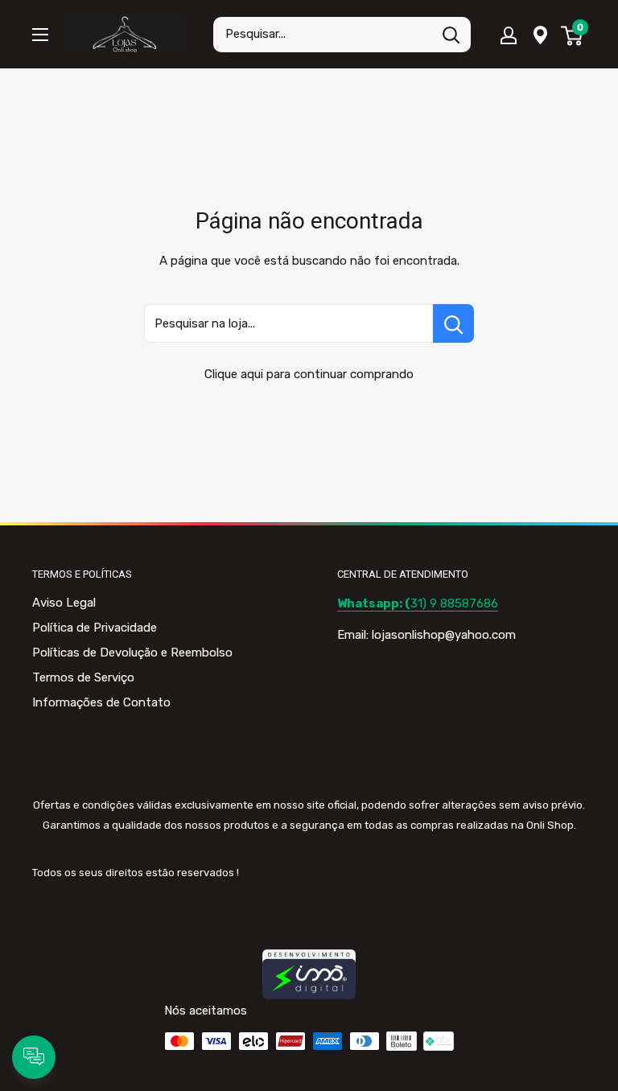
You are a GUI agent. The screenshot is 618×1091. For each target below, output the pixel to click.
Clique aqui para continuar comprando (309, 374)
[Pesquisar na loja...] (453, 323)
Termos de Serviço (83, 677)
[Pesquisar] (451, 34)
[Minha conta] (509, 34)
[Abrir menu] (40, 34)
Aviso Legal (64, 602)
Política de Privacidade (94, 627)
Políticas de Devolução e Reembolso (132, 652)
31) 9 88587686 (417, 603)
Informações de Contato (101, 702)
